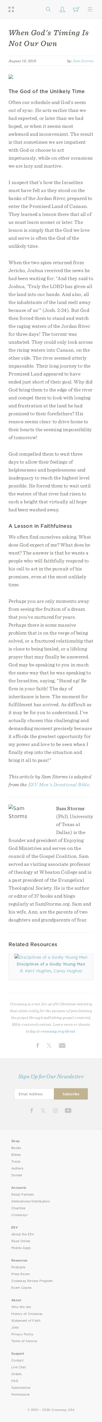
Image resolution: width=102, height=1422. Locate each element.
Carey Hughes (68, 971)
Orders (16, 1374)
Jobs (15, 1327)
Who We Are (21, 1307)
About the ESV (22, 1234)
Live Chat (18, 1367)
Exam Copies (21, 1288)
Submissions (20, 1388)
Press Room (20, 1274)
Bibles (16, 1155)
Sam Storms (83, 61)
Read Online (20, 1241)
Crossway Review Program (32, 1281)
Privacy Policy (22, 1334)
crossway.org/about (58, 1031)
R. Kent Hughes (36, 971)
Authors (17, 1168)
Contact (17, 1360)
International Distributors (30, 1201)
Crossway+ (19, 1215)
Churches (18, 1208)
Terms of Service (24, 1341)
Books (16, 1148)
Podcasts (18, 1267)
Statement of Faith (25, 1321)
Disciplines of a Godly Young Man (51, 964)
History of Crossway (26, 1314)
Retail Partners (22, 1194)
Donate (16, 1175)
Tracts (16, 1162)
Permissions (20, 1394)
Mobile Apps (21, 1248)
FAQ (14, 1381)
